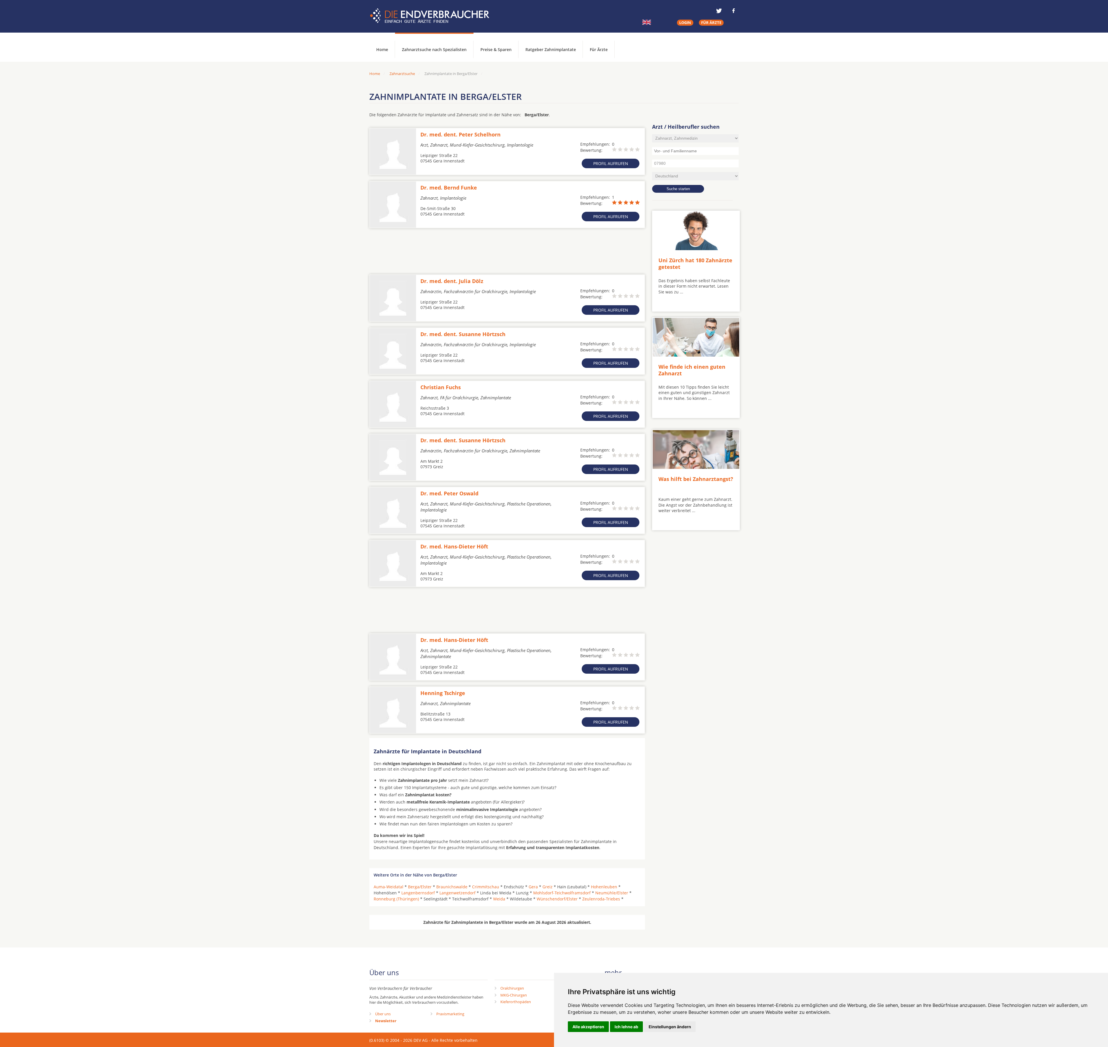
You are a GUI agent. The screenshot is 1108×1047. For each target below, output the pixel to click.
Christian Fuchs (440, 387)
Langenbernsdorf (418, 893)
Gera (533, 886)
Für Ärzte (599, 49)
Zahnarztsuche (402, 73)
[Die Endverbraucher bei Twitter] (719, 11)
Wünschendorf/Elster (557, 899)
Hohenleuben (604, 886)
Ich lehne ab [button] (626, 1026)
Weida (499, 899)
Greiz (547, 886)
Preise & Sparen (496, 49)
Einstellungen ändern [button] (670, 1026)
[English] (646, 22)
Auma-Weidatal (388, 886)
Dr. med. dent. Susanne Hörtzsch (463, 334)
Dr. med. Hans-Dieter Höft (454, 546)
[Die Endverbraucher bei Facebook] (733, 11)
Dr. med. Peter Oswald (449, 493)
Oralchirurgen (512, 988)
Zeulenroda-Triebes (601, 899)
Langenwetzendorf (457, 893)
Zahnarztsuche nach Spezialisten (434, 49)
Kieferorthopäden (515, 1001)
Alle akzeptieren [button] (588, 1026)
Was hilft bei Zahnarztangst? (695, 478)
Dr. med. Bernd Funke (448, 187)
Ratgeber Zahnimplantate (550, 49)
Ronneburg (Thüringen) (396, 899)
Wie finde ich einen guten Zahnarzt (691, 370)
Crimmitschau (485, 886)
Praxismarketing (450, 1013)
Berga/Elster (420, 886)
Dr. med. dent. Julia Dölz (451, 281)
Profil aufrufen (610, 163)
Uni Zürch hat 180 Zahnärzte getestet (695, 263)
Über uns (383, 1013)
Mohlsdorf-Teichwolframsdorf (562, 893)
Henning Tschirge (442, 693)
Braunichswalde (451, 886)
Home (374, 73)
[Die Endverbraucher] (434, 16)
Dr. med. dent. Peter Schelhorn (460, 134)
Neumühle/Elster (611, 893)
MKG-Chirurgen (513, 995)
